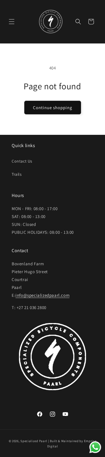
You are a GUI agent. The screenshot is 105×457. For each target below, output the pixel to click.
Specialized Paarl (33, 441)
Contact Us (22, 161)
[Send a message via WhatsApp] (95, 447)
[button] (11, 21)
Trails (17, 174)
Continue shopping (52, 107)
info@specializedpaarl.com (42, 295)
